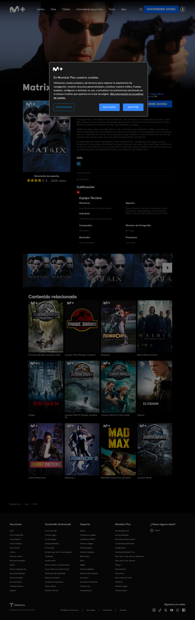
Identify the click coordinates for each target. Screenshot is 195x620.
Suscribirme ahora (161, 9)
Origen (31, 415)
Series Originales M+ (18, 569)
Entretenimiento (16, 586)
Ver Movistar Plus (122, 531)
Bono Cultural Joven (123, 578)
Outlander (49, 556)
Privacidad (107, 610)
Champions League (88, 535)
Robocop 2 (70, 477)
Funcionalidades (122, 535)
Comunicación (121, 590)
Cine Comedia (15, 544)
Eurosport (84, 578)
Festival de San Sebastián (55, 573)
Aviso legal (91, 610)
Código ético (120, 548)
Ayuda (157, 530)
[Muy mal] (28, 180)
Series (40, 9)
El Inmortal (49, 548)
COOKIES (123, 610)
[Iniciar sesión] (182, 9)
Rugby (82, 565)
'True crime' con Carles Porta (57, 569)
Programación (86, 590)
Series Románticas (17, 573)
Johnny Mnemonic (37, 477)
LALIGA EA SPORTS (87, 539)
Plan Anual (119, 573)
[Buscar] (141, 9)
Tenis (112, 9)
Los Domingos (50, 539)
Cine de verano (16, 556)
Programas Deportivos (54, 582)
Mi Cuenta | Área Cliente (125, 539)
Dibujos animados (52, 578)
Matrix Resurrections (147, 355)
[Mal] (32, 180)
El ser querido (51, 531)
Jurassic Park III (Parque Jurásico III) (81, 416)
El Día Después (86, 548)
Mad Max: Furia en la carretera (116, 477)
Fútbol (66, 9)
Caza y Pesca (50, 586)
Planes (118, 565)
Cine (53, 9)
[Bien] (39, 180)
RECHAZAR (109, 107)
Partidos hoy (85, 586)
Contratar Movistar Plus (125, 552)
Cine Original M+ (16, 535)
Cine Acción (15, 548)
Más (123, 9)
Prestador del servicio (69, 610)
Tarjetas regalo (121, 586)
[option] (38, 270)
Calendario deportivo (89, 9)
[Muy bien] (43, 180)
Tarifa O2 (119, 582)
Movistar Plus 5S (51, 590)
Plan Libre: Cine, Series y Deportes (129, 556)
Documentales (16, 582)
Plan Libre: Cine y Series (125, 561)
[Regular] (36, 180)
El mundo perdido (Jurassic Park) (44, 355)
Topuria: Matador (87, 569)
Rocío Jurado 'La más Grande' (57, 565)
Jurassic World (144, 477)
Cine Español (15, 539)
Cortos (12, 552)
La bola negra (50, 535)
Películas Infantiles (17, 561)
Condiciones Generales (124, 544)
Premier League (86, 544)
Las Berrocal (50, 561)
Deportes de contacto (89, 573)
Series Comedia (16, 578)
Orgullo (13, 590)
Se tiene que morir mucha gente (58, 552)
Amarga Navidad (51, 544)
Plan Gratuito (120, 569)
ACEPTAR (133, 107)
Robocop (105, 355)
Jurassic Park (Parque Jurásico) (80, 355)
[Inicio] (17, 9)
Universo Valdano (87, 552)
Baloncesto (84, 556)
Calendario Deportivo (89, 582)
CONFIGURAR (64, 107)
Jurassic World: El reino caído (115, 415)
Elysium (141, 415)
